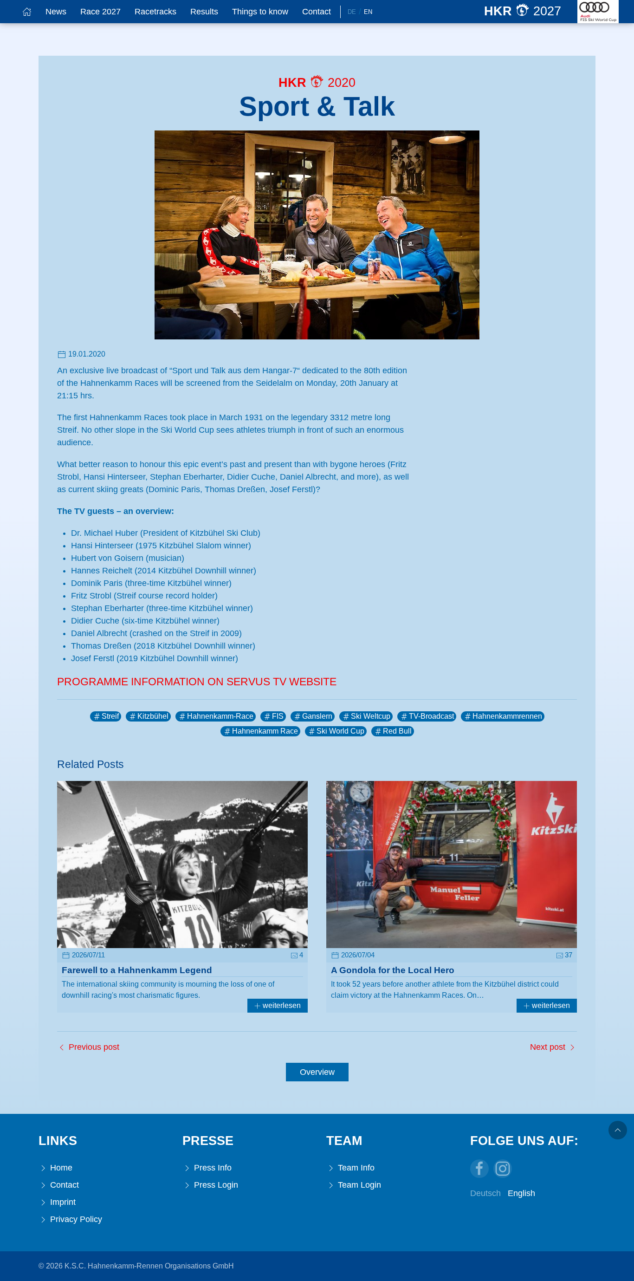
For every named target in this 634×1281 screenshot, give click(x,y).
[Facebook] (479, 1168)
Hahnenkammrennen (507, 716)
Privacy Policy (75, 1219)
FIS (278, 716)
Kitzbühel (152, 716)
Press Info (212, 1167)
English (521, 1193)
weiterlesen (281, 1005)
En (368, 11)
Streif (110, 716)
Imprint (62, 1202)
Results (204, 11)
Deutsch (485, 1193)
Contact (316, 11)
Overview (317, 1072)
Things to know (260, 11)
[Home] (27, 11)
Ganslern (317, 716)
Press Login (215, 1185)
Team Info (355, 1167)
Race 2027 (100, 11)
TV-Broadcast (431, 716)
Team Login (358, 1185)
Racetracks (155, 11)
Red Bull (397, 731)
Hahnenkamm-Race (220, 716)
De (352, 11)
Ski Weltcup (370, 716)
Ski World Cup (340, 731)
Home (60, 1167)
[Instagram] (502, 1168)
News (55, 11)
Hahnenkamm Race (265, 731)
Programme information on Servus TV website (196, 682)
